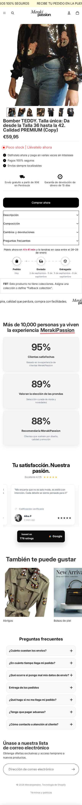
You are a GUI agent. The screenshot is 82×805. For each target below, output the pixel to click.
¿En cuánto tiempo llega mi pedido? (32, 663)
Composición (11, 223)
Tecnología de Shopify (54, 784)
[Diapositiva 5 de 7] (51, 112)
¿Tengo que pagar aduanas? (27, 712)
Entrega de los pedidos (24, 687)
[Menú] (4, 13)
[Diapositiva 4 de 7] (41, 112)
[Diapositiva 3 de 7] (31, 112)
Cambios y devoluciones (19, 232)
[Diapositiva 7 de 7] (71, 112)
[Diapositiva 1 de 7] (11, 112)
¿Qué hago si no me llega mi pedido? (32, 699)
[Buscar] (12, 13)
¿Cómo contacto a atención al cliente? (33, 724)
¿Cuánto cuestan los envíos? (28, 650)
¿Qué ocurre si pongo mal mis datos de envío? (39, 675)
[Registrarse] (73, 769)
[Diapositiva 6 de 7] (61, 112)
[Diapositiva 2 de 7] (21, 112)
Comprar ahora (41, 202)
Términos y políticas (41, 792)
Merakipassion (33, 784)
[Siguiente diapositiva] (75, 595)
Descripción (10, 215)
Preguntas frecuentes (17, 240)
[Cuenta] (69, 13)
